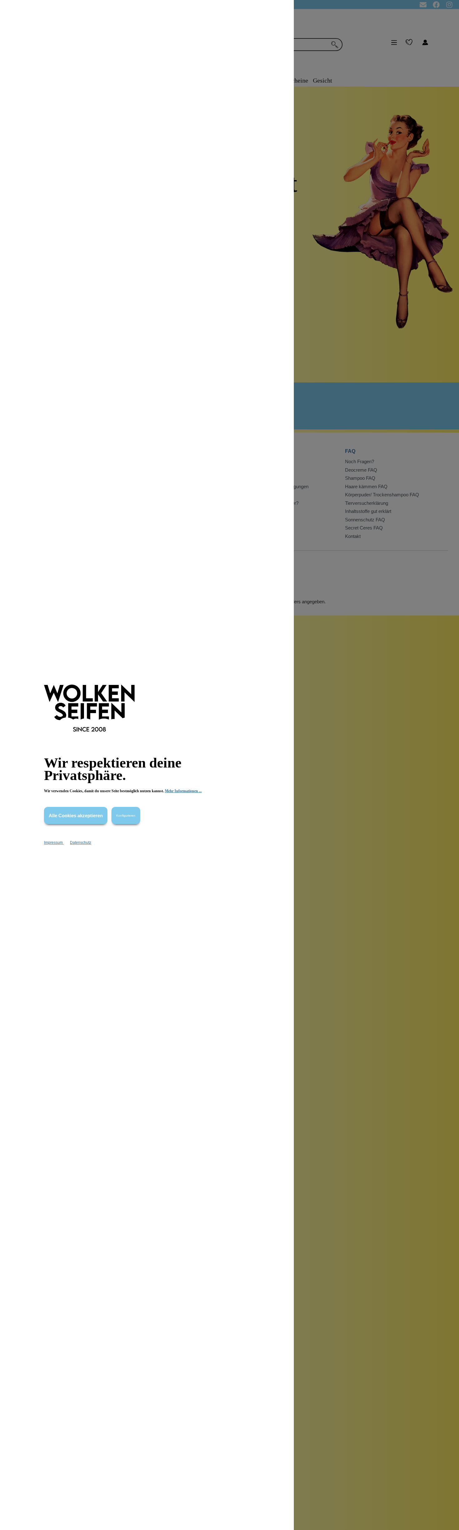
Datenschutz (80, 842)
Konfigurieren (126, 815)
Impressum (54, 842)
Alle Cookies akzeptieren (76, 815)
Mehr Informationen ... (183, 791)
